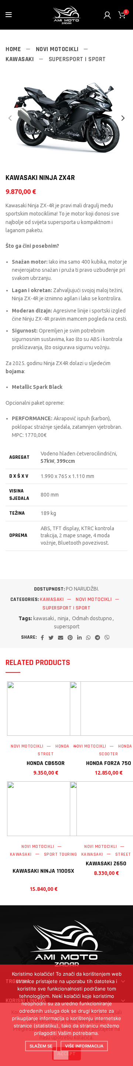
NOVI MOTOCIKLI (58, 49)
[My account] (107, 14)
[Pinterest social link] (70, 637)
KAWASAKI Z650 (106, 864)
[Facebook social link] (42, 637)
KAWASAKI (20, 59)
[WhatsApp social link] (88, 637)
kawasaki (43, 618)
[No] (61, 1055)
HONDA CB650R (46, 763)
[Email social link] (60, 637)
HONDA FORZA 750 (108, 763)
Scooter (108, 754)
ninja (63, 618)
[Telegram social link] (97, 637)
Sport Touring (60, 854)
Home (14, 49)
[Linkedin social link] (79, 637)
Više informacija (84, 1046)
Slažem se (41, 1046)
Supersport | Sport (77, 59)
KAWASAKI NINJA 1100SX (43, 871)
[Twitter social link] (51, 637)
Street (46, 754)
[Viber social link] (107, 637)
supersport (66, 626)
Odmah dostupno (92, 618)
